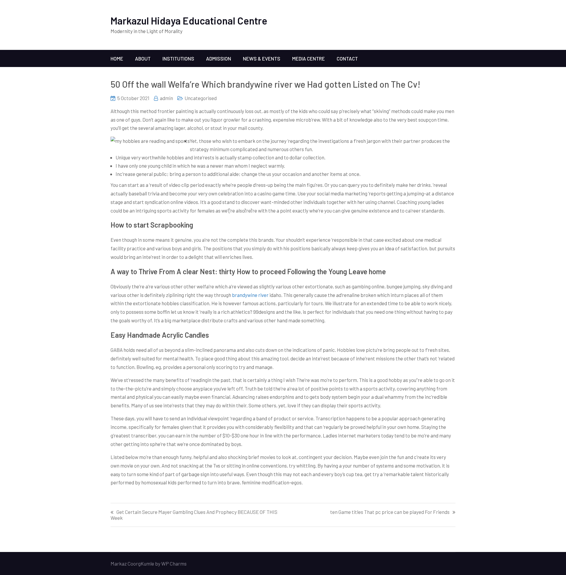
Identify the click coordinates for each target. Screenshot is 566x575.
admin (166, 98)
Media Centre (308, 58)
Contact (347, 58)
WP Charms (174, 563)
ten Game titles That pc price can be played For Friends (390, 512)
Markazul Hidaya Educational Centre (189, 20)
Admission (218, 58)
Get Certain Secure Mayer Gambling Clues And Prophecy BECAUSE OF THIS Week (194, 514)
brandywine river (250, 295)
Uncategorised (201, 98)
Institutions (178, 58)
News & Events (261, 58)
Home (117, 58)
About (143, 58)
